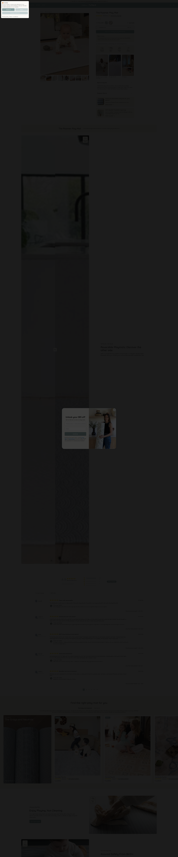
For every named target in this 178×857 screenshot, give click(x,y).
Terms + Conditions (13, 16)
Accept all (8, 9)
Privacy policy (5, 16)
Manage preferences (15, 13)
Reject (21, 9)
